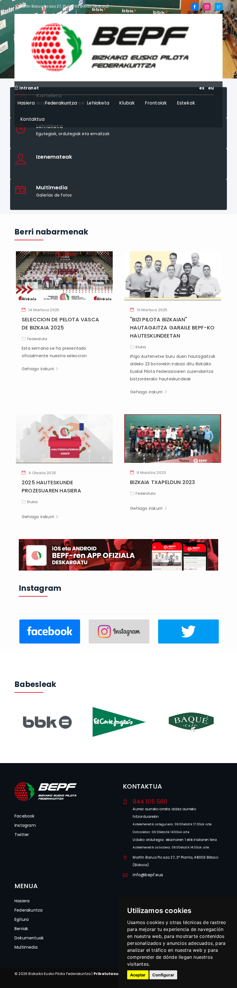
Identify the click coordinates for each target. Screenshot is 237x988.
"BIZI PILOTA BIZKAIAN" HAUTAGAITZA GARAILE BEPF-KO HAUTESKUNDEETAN (172, 327)
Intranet (28, 88)
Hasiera (26, 103)
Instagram (25, 825)
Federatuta (37, 338)
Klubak (127, 103)
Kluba (141, 346)
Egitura (21, 919)
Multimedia (26, 947)
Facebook (24, 816)
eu (211, 88)
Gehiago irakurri (38, 369)
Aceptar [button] (138, 974)
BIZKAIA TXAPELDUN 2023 (162, 482)
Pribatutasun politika (115, 973)
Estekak (186, 103)
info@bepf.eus (148, 875)
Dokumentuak (29, 938)
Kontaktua (32, 119)
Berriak (21, 929)
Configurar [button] (163, 974)
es (201, 88)
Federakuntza (61, 103)
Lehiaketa (98, 103)
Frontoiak (156, 103)
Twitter (21, 834)
